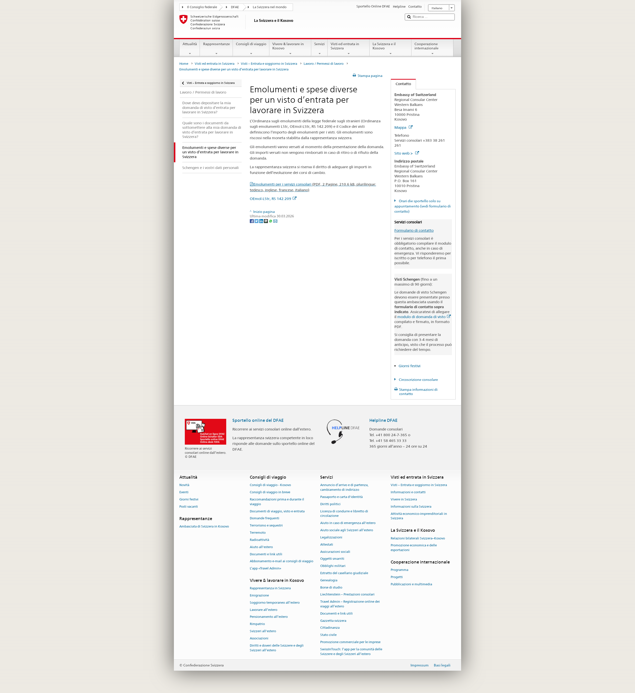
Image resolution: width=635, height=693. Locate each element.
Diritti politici (330, 504)
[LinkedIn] (261, 221)
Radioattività (259, 540)
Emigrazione (259, 595)
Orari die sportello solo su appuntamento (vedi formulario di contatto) (422, 206)
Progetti (397, 577)
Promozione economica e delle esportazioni (414, 548)
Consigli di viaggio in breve (270, 492)
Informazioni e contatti (408, 492)
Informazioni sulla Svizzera (411, 506)
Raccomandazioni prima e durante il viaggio (277, 501)
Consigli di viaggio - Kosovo (270, 485)
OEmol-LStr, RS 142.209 (270, 198)
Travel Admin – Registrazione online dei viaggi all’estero (350, 604)
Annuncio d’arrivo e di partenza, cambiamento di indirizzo (344, 487)
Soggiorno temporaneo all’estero (275, 602)
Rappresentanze (216, 44)
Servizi (319, 44)
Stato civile (328, 635)
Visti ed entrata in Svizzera (345, 46)
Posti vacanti (188, 506)
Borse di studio (331, 587)
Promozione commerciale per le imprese (350, 642)
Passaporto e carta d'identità (341, 497)
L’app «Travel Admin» (265, 568)
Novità (184, 485)
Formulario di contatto (414, 230)
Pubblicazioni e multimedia (411, 584)
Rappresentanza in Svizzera (270, 588)
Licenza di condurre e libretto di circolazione (344, 513)
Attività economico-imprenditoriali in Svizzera (419, 516)
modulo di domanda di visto (421, 316)
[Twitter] (256, 221)
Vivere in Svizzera (404, 499)
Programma (399, 570)
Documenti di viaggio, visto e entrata (277, 511)
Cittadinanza (330, 628)
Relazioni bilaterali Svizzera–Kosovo (418, 538)
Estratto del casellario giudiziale (344, 573)
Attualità (190, 44)
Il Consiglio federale (202, 7)
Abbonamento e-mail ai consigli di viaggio (281, 561)
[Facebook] (252, 221)
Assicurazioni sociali (335, 552)
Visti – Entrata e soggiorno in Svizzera (269, 64)
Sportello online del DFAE (258, 420)
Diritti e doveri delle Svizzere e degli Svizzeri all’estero (277, 648)
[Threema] (266, 221)
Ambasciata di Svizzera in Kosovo (204, 526)
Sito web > (404, 153)
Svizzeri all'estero (263, 631)
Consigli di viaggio (251, 44)
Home (183, 64)
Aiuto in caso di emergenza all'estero (348, 523)
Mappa (400, 127)
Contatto (401, 83)
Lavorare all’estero (263, 610)
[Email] (275, 221)
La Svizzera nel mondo (269, 7)
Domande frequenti (264, 518)
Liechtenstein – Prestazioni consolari (347, 594)
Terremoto (258, 532)
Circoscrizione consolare (418, 380)
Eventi (184, 492)
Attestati (326, 544)
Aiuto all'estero (261, 547)
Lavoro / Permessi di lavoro (324, 64)
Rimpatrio (257, 624)
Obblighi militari (333, 566)
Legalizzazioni (331, 537)
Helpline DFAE (383, 420)
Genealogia (328, 580)
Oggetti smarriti (332, 559)
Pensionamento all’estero (269, 617)
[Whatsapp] (271, 221)
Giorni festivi (409, 365)
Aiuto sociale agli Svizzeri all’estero (346, 530)
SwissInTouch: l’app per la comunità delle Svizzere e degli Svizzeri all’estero (351, 651)
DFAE (235, 7)
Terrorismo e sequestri (266, 526)
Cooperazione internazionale (426, 46)
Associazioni (259, 638)
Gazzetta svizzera (333, 621)
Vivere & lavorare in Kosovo (288, 46)
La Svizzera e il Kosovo (384, 46)
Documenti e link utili (266, 554)
